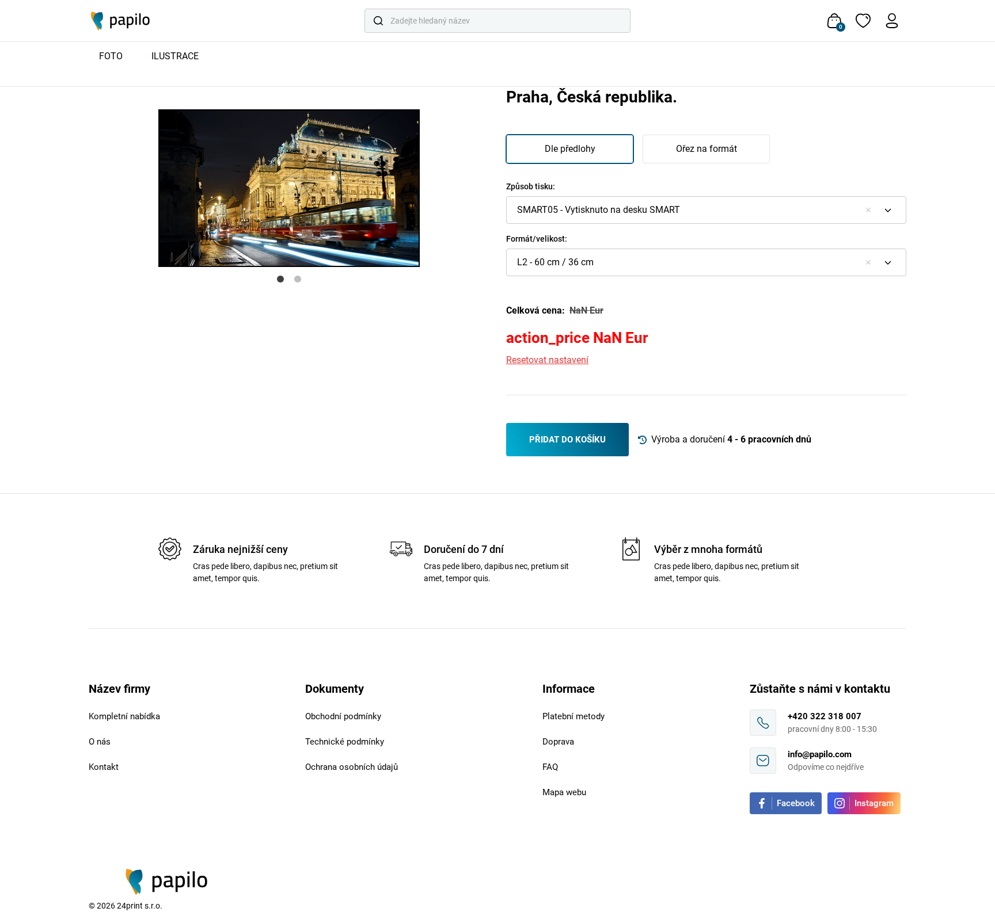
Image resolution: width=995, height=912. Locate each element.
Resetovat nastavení (547, 360)
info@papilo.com (820, 754)
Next (497, 161)
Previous (80, 161)
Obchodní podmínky (343, 716)
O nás (100, 742)
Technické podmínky (344, 742)
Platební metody (573, 716)
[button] (706, 210)
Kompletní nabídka (124, 716)
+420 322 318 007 (824, 716)
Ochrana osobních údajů (351, 767)
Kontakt (104, 767)
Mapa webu (564, 792)
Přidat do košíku (567, 439)
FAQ (550, 767)
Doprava (558, 742)
